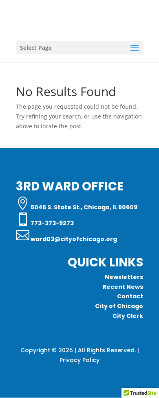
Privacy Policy (79, 360)
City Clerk (128, 316)
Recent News (123, 287)
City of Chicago (119, 306)
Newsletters (124, 277)
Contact (130, 296)
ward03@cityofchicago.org (73, 239)
